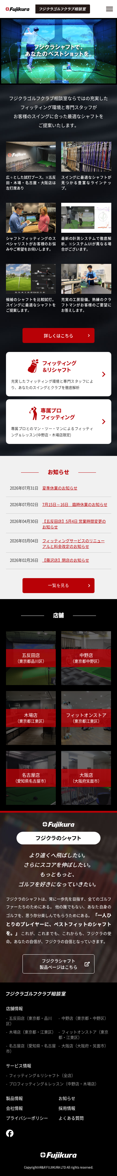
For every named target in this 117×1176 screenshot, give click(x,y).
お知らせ (66, 1098)
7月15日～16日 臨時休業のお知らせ (74, 504)
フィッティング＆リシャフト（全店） (42, 1075)
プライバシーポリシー (27, 1118)
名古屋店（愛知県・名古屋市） (31, 1048)
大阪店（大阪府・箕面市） (85, 1045)
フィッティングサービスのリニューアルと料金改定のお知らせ (73, 543)
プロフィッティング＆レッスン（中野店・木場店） (54, 1083)
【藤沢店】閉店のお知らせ (65, 560)
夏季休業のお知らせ (59, 488)
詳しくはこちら (68, 335)
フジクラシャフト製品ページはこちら (58, 964)
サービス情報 (18, 1065)
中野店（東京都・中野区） (85, 1018)
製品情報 (14, 1098)
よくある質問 (71, 1118)
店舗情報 (14, 1008)
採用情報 (66, 1108)
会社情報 (14, 1108)
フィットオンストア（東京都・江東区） (83, 1034)
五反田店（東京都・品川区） (29, 1020)
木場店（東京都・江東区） (32, 1032)
